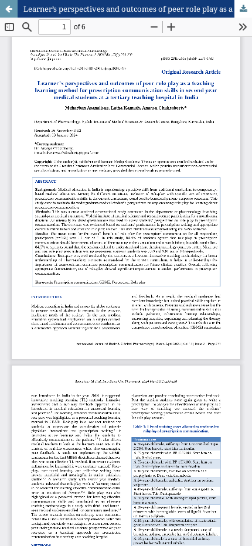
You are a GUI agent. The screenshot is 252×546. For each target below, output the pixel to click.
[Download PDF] (243, 9)
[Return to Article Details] (9, 9)
